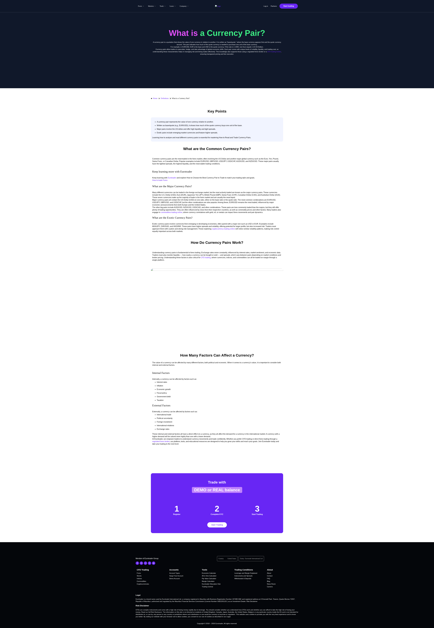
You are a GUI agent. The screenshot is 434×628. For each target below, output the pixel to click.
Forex (140, 6)
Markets (151, 6)
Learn (172, 6)
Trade (162, 6)
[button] (217, 490)
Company (183, 6)
